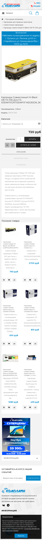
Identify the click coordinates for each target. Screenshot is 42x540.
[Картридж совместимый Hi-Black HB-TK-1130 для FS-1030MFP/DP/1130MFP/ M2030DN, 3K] (21, 70)
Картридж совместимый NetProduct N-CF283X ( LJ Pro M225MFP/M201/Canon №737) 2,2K (32, 374)
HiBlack (18, 109)
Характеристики (21, 158)
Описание (21, 152)
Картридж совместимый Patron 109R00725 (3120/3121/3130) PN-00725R (10, 373)
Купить (32, 139)
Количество (10, 139)
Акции (36, 6)
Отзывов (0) (21, 165)
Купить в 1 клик (28, 145)
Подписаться (33, 478)
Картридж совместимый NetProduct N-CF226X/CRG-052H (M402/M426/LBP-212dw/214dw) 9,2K (31, 310)
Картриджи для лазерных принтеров (18, 22)
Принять (21, 536)
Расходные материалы (14, 19)
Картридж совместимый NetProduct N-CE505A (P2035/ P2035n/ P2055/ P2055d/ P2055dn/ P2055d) (9, 311)
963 (38, 3)
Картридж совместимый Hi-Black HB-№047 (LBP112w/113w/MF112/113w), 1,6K (13, 246)
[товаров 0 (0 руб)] (37, 13)
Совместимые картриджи (13, 25)
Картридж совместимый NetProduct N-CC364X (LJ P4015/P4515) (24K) (31, 246)
